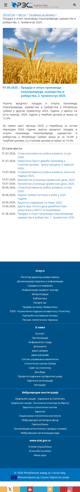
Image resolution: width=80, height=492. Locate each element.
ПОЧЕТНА (9, 15)
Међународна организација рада (40, 433)
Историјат (40, 385)
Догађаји (40, 372)
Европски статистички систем (40, 407)
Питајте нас (40, 302)
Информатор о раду (40, 342)
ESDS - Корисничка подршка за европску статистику (40, 311)
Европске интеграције (40, 380)
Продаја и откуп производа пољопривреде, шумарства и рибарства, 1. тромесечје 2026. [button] (46, 215)
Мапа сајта (40, 455)
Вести (22, 15)
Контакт (40, 333)
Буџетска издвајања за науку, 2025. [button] (40, 202)
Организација (40, 337)
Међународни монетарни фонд (40, 420)
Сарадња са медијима (40, 285)
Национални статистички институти (40, 415)
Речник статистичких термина (40, 319)
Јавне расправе (40, 355)
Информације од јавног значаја (40, 289)
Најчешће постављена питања (40, 315)
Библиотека (40, 298)
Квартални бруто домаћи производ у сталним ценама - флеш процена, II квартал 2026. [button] (46, 164)
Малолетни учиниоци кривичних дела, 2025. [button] (46, 180)
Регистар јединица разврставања (40, 277)
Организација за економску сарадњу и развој (40, 428)
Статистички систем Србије (40, 363)
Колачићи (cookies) (40, 451)
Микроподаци (40, 294)
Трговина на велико (42, 15)
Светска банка (40, 424)
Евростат (40, 411)
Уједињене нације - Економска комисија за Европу (40, 403)
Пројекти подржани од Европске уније (40, 376)
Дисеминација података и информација (40, 281)
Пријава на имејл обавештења (40, 307)
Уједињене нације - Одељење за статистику (40, 398)
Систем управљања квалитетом (40, 359)
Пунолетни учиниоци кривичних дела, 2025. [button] (46, 183)
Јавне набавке (40, 350)
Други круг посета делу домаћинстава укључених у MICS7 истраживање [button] (42, 208)
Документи (40, 346)
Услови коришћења (40, 446)
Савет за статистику (40, 367)
